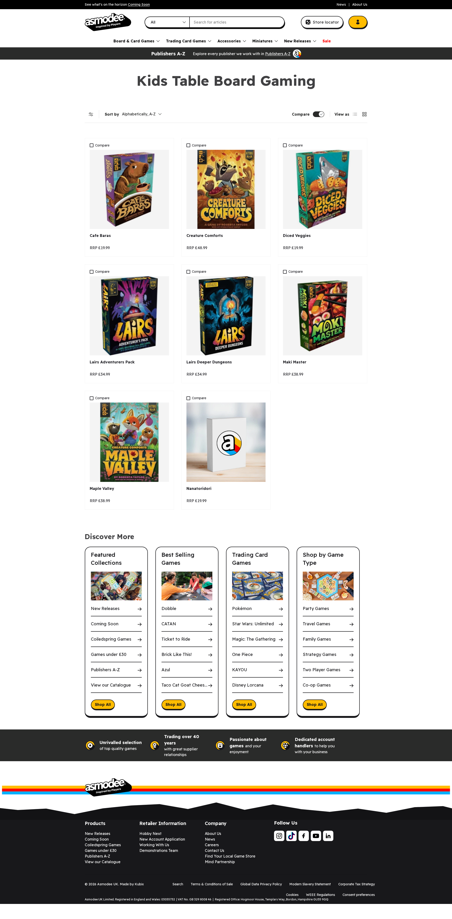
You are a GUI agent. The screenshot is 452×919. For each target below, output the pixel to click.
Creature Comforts (204, 235)
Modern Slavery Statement (310, 884)
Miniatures (262, 41)
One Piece (242, 654)
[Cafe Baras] (129, 189)
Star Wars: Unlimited (253, 624)
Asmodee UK (107, 884)
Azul (165, 670)
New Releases (297, 41)
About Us (359, 4)
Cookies (292, 895)
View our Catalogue (111, 685)
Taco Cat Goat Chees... (184, 685)
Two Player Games (321, 670)
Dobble (168, 608)
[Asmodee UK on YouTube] (316, 836)
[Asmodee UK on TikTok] (291, 836)
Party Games (316, 608)
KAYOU (239, 670)
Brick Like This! (176, 654)
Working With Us (154, 844)
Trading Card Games (186, 41)
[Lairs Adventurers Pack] (129, 316)
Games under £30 (108, 654)
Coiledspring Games (111, 639)
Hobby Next (150, 833)
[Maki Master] (322, 316)
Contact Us (214, 850)
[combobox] (214, 22)
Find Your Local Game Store (230, 856)
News (341, 4)
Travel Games (316, 624)
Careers (212, 844)
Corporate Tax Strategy (356, 884)
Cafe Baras (100, 235)
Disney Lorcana (247, 685)
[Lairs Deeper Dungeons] (226, 316)
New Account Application (162, 839)
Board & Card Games (133, 41)
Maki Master (294, 362)
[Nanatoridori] (226, 442)
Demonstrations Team (158, 850)
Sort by (112, 114)
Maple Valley (102, 488)
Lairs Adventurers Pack (112, 362)
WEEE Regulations (320, 895)
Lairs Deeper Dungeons (209, 362)
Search (178, 884)
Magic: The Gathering (253, 639)
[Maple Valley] (129, 442)
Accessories (229, 41)
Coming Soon (139, 4)
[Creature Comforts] (226, 189)
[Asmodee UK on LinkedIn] (328, 836)
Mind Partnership (220, 861)
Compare (301, 114)
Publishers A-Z (278, 53)
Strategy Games (319, 654)
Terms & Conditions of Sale (212, 884)
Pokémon (242, 608)
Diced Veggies (297, 235)
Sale (327, 41)
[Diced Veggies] (322, 189)
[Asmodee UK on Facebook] (304, 836)
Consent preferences (359, 895)
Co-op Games (317, 685)
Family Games (317, 639)
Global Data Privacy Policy (261, 884)
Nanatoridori (198, 488)
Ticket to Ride (175, 639)
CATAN (168, 624)
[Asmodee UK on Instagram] (279, 836)
